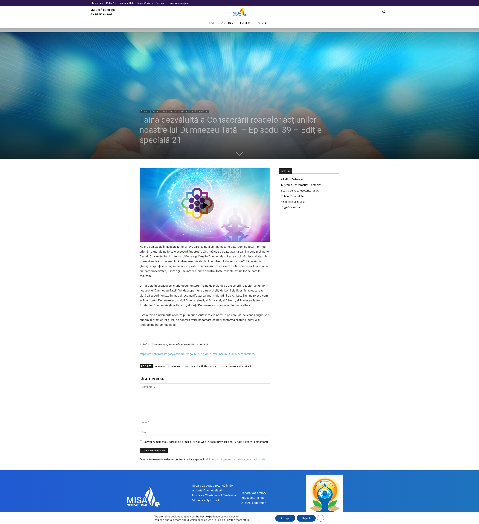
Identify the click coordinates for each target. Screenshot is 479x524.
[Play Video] (205, 205)
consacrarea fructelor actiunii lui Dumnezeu (193, 366)
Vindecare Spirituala (293, 201)
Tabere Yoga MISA (292, 196)
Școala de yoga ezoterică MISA (300, 190)
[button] (383, 11)
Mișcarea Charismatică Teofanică (301, 185)
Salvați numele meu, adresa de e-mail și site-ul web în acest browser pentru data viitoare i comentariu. (206, 441)
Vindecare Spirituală (205, 500)
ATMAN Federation (292, 179)
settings (254, 519)
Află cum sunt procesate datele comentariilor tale (235, 459)
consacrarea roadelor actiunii (236, 366)
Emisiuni (145, 111)
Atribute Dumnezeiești (207, 490)
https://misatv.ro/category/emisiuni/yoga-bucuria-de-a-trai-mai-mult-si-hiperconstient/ (197, 354)
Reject (306, 518)
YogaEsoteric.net (291, 207)
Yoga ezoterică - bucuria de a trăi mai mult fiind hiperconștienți (180, 111)
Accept (285, 518)
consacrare (161, 366)
